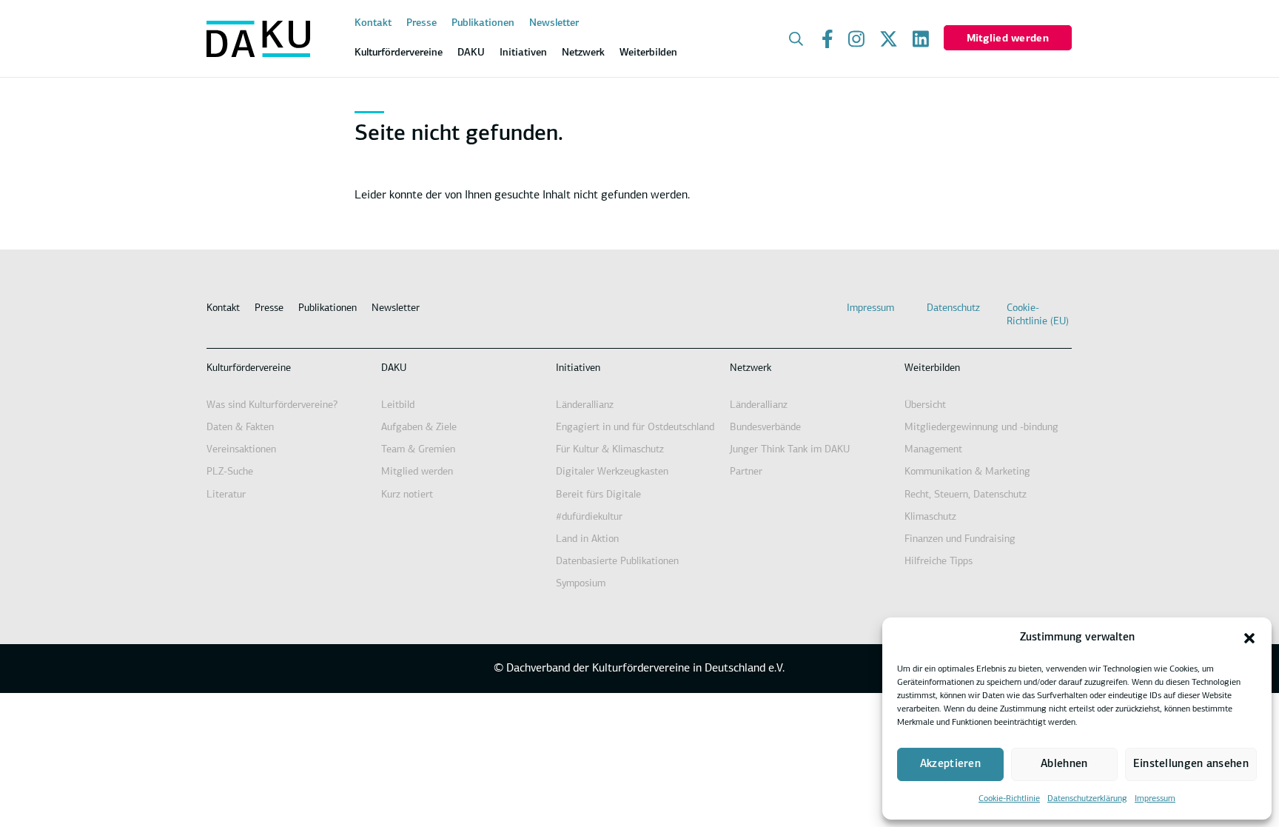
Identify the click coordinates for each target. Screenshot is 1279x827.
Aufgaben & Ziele (419, 427)
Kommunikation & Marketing (967, 472)
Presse (421, 23)
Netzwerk (750, 368)
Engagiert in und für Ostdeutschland (635, 427)
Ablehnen (1064, 764)
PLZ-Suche (230, 472)
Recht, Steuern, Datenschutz (965, 494)
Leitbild (397, 405)
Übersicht (925, 405)
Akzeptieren (950, 764)
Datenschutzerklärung (1087, 798)
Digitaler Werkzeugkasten (612, 472)
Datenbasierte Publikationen (617, 561)
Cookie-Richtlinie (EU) (1038, 315)
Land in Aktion (587, 539)
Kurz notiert (407, 494)
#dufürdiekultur (589, 517)
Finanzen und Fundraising (960, 539)
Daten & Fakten (240, 427)
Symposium (580, 583)
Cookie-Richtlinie (1009, 798)
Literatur (226, 494)
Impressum (1155, 798)
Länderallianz (585, 405)
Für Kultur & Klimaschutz (610, 449)
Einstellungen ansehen (1191, 764)
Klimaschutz (930, 517)
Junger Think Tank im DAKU (790, 449)
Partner (746, 472)
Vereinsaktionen (241, 449)
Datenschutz (953, 308)
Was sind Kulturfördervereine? (272, 405)
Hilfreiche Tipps (938, 561)
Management (933, 449)
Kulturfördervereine (249, 368)
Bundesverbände (765, 427)
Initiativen (578, 368)
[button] (1249, 638)
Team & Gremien (418, 449)
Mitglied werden (1008, 38)
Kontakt (373, 23)
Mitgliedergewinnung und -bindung (981, 427)
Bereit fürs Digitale (598, 494)
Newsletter (554, 23)
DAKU (393, 368)
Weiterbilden (932, 368)
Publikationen (482, 23)
